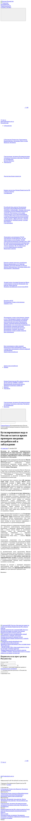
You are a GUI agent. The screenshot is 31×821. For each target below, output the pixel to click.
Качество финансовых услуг (11, 264)
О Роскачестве (8, 139)
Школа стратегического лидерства (16, 283)
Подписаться (4, 672)
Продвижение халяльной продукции (14, 326)
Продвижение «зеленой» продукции (14, 329)
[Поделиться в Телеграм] (12, 611)
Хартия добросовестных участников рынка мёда (17, 267)
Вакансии (6, 142)
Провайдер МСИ (8, 300)
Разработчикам (25, 816)
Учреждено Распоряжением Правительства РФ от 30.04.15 (6, 5)
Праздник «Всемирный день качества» (11, 799)
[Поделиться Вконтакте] (12, 586)
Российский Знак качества (11, 207)
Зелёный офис (14, 210)
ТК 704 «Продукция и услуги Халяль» (15, 239)
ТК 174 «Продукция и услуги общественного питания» (15, 246)
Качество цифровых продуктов (14, 264)
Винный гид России (21, 265)
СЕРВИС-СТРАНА (17, 382)
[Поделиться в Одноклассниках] (12, 599)
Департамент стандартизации (12, 237)
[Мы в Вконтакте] (12, 32)
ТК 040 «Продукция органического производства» (15, 240)
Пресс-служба (24, 141)
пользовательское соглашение (9, 668)
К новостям (4, 448)
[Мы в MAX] (12, 70)
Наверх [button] (3, 819)
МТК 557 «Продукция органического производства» (17, 242)
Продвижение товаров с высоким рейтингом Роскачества (15, 322)
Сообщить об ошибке (6, 818)
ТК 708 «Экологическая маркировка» (14, 244)
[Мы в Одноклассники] (12, 45)
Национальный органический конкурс (14, 384)
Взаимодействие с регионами (12, 141)
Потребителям (4, 123)
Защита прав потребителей (15, 796)
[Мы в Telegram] (12, 57)
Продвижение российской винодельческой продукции (15, 321)
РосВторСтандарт (17, 220)
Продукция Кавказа (21, 214)
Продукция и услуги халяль (17, 213)
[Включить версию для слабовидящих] (13, 14)
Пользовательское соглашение (9, 815)
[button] (13, 415)
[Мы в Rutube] (12, 95)
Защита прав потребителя (11, 365)
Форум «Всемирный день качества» (13, 799)
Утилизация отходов (9, 211)
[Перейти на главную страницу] (7, 1)
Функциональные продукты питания (18, 217)
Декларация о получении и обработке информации (13, 816)
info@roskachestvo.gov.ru (7, 776)
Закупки (6, 161)
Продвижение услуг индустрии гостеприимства (17, 324)
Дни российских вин (22, 800)
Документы (25, 789)
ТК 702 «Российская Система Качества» (14, 237)
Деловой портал (8, 282)
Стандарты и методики (16, 158)
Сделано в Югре (8, 215)
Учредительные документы (11, 156)
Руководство (15, 139)
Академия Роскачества (19, 282)
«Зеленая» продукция (24, 210)
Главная (3, 425)
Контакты (11, 161)
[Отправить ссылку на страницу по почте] (12, 624)
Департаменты (23, 139)
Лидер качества (8, 382)
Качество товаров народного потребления (15, 262)
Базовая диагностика (9, 190)
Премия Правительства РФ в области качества (16, 381)
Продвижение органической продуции (14, 327)
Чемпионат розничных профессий (13, 385)
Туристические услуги (10, 214)
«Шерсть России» (18, 218)
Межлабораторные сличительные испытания (14, 794)
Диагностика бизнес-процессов (9, 793)
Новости (6, 387)
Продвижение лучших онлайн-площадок (15, 330)
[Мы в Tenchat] (12, 82)
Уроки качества (13, 285)
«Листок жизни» (8, 218)
